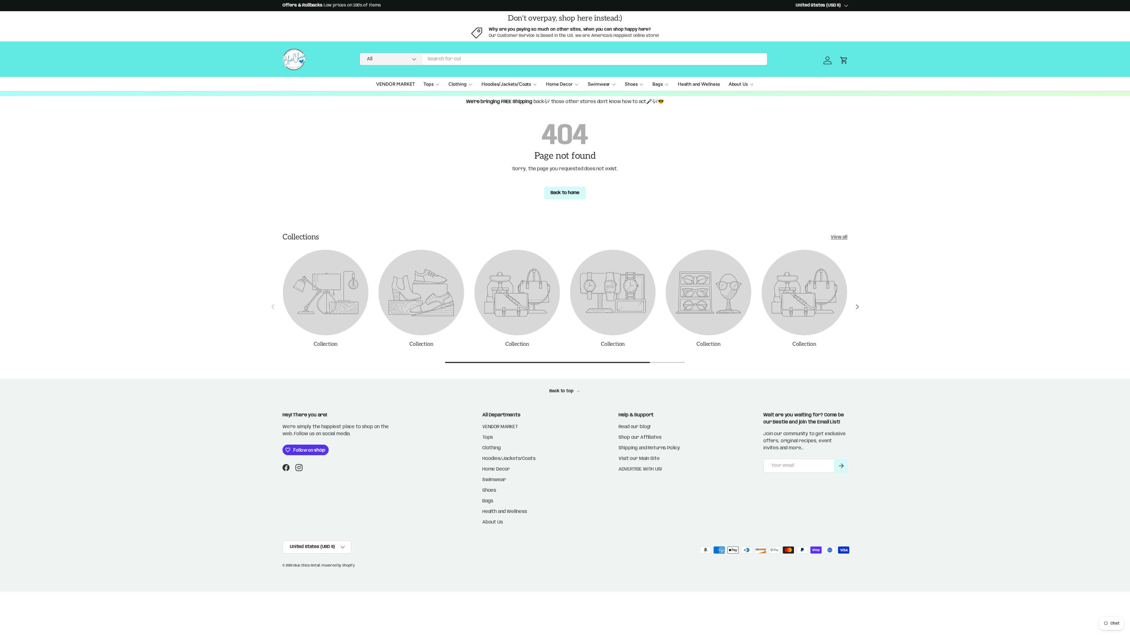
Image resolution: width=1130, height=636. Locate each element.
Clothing (457, 84)
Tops (428, 84)
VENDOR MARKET (395, 84)
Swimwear (599, 84)
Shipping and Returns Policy (649, 447)
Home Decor (559, 84)
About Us (738, 84)
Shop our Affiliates (640, 437)
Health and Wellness (699, 84)
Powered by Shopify (338, 565)
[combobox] (563, 59)
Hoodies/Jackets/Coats (506, 84)
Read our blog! (634, 426)
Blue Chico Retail (306, 565)
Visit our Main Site (639, 458)
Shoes (631, 84)
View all (839, 237)
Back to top (561, 391)
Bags (657, 84)
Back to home (565, 193)
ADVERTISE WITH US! (640, 469)
